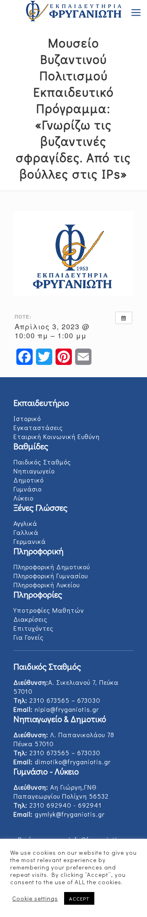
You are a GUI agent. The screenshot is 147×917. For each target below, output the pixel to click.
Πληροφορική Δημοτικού (51, 566)
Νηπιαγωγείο (34, 470)
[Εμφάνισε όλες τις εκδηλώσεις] (123, 318)
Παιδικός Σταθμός (42, 461)
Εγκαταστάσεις (38, 427)
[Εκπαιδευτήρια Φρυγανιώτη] (73, 12)
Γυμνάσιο (27, 489)
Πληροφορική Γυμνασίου (50, 575)
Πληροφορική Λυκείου (46, 584)
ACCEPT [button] (79, 898)
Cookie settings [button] (35, 898)
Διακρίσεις (30, 619)
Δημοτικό (28, 479)
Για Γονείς (28, 637)
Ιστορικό (27, 418)
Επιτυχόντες (33, 628)
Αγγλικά (25, 523)
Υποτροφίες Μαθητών (48, 610)
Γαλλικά (25, 532)
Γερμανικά (29, 541)
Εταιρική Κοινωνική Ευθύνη (56, 436)
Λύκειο (23, 498)
